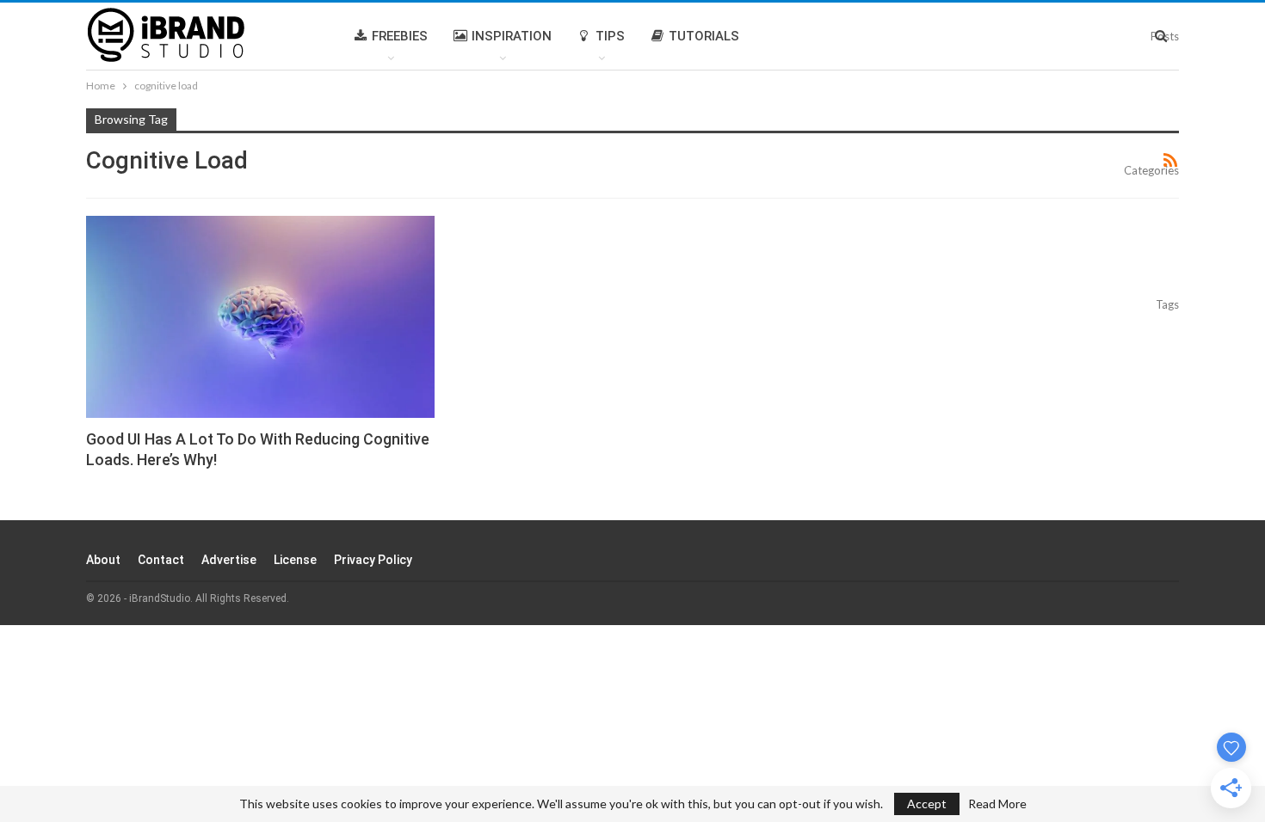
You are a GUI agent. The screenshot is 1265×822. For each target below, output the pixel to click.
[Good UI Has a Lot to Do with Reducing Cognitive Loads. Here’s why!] (260, 317)
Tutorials (704, 36)
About (103, 560)
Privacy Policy (373, 560)
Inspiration (512, 36)
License (295, 560)
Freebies (400, 36)
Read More (997, 804)
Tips (610, 36)
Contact (161, 560)
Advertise (228, 560)
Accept (927, 803)
